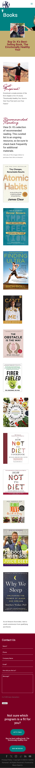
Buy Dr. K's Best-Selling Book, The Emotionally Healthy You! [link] (17, 45)
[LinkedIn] (25, 756)
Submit (5, 703)
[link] (2, 10)
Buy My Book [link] (17, 748)
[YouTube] (30, 756)
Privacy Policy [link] (7, 760)
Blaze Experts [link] (17, 765)
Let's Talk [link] (17, 732)
